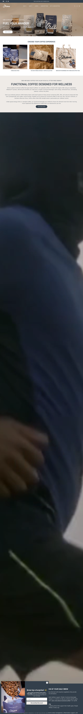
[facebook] (3, 1)
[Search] (74, 6)
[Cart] (79, 6)
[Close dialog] (47, 683)
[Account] (77, 6)
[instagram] (6, 1)
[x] (4, 1)
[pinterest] (8, 1)
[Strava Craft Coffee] (6, 6)
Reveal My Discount (37, 703)
